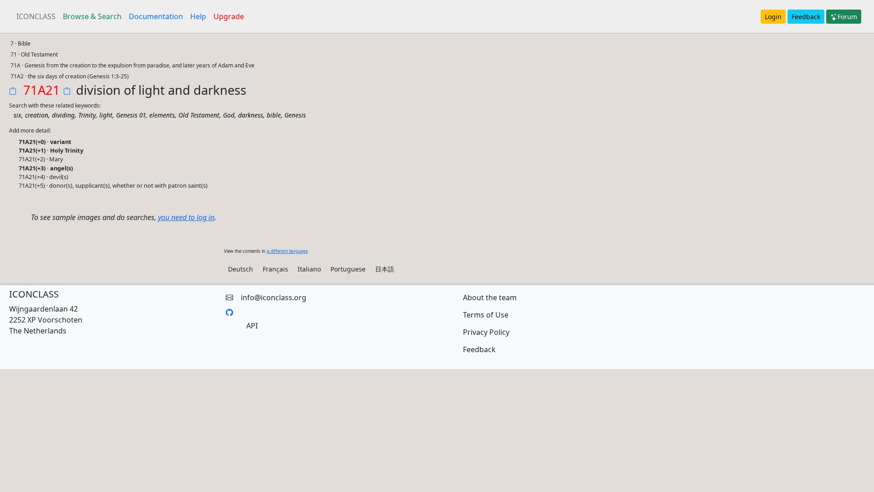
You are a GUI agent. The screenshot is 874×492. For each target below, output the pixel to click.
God (228, 115)
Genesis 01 (131, 115)
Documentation (156, 16)
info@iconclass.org (273, 297)
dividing (63, 115)
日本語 (384, 269)
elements (162, 115)
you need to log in (186, 217)
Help (198, 16)
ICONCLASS (36, 16)
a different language (287, 251)
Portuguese (348, 269)
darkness (250, 115)
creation (36, 115)
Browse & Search (92, 16)
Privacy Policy (486, 332)
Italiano (309, 269)
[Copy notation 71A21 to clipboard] (14, 92)
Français (275, 269)
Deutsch (240, 269)
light (105, 115)
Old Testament (198, 115)
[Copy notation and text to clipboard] (68, 92)
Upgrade (228, 16)
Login (773, 16)
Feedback (806, 16)
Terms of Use (485, 315)
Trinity (87, 115)
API (252, 326)
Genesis (295, 115)
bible (274, 115)
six (17, 115)
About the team (490, 297)
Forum (847, 16)
